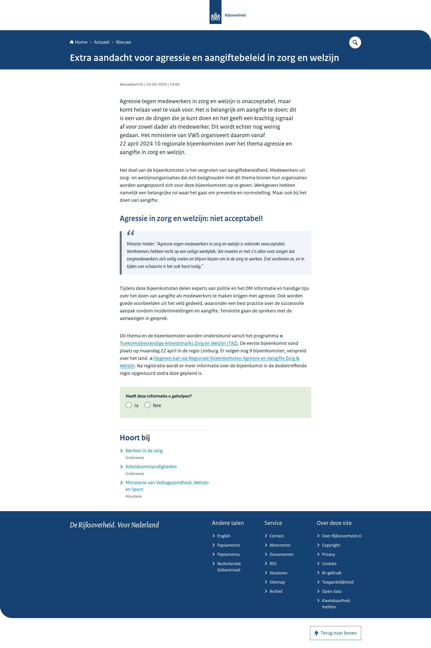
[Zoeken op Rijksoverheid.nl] (355, 42)
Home (81, 42)
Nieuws (123, 42)
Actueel (101, 42)
